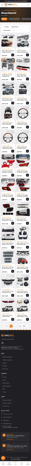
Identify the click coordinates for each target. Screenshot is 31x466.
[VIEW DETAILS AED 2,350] (8, 89)
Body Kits (5, 366)
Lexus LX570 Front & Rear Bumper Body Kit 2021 (22, 292)
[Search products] (28, 4)
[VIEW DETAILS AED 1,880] (23, 41)
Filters (7, 26)
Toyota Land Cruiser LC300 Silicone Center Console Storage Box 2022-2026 (22, 316)
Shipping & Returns (7, 400)
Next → (25, 326)
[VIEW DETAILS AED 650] (23, 113)
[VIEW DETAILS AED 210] (23, 233)
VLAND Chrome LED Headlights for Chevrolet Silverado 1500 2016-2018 (7, 75)
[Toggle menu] (2, 4)
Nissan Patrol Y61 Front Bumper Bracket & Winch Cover (8, 51)
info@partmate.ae (7, 423)
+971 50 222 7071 (8, 414)
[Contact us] (3, 458)
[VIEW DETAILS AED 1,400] (8, 209)
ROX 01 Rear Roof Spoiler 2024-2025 (22, 75)
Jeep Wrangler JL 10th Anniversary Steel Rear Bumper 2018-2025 (22, 268)
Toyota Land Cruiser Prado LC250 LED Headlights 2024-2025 (8, 123)
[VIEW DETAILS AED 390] (8, 257)
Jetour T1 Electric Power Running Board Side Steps (22, 51)
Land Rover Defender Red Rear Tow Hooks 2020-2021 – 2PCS (7, 171)
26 (20, 326)
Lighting (4, 363)
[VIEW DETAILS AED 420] (8, 233)
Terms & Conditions (7, 403)
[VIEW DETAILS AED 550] (23, 65)
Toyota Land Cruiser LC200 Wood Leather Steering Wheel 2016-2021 (22, 123)
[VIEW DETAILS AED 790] (8, 185)
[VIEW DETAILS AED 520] (8, 305)
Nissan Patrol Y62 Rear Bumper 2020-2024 (8, 244)
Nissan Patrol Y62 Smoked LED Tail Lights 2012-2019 (8, 219)
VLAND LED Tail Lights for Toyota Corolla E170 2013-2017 (23, 171)
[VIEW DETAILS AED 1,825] (23, 89)
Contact (4, 392)
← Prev (6, 326)
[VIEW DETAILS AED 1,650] (8, 113)
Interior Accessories (7, 360)
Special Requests (7, 386)
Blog (4, 389)
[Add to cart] (12, 55)
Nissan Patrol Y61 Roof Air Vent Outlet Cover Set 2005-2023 (8, 268)
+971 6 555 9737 (7, 417)
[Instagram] (2, 343)
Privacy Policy (6, 406)
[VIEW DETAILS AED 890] (23, 185)
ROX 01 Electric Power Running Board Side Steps (7, 99)
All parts (4, 18)
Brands (4, 380)
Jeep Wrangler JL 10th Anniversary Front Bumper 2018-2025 (8, 292)
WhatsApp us (6, 420)
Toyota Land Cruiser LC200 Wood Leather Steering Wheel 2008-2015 (7, 147)
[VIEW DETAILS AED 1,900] (8, 65)
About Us (5, 377)
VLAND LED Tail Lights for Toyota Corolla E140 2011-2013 (8, 196)
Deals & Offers (6, 383)
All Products (5, 369)
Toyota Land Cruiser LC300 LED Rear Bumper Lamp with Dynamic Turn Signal (7, 316)
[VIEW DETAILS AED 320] (8, 41)
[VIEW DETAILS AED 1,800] (23, 257)
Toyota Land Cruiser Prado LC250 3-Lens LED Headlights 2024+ (22, 99)
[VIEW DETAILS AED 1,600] (23, 281)
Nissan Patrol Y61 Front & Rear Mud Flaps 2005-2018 (23, 244)
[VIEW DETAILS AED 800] (8, 161)
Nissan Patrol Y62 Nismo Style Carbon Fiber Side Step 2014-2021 (22, 219)
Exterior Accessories (14, 18)
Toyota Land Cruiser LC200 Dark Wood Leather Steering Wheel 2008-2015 (23, 147)
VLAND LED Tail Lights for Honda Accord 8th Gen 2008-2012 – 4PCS (23, 196)
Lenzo (18, 459)
